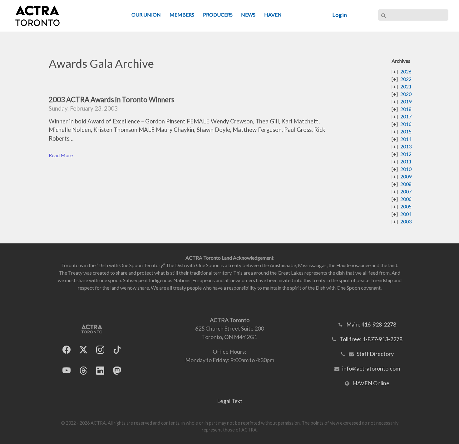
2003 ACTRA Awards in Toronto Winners (112, 99)
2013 (406, 146)
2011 (406, 161)
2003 (406, 221)
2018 (406, 109)
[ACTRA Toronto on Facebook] (66, 349)
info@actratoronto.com (371, 368)
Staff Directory (375, 353)
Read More (61, 155)
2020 (406, 94)
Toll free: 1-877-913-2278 (371, 339)
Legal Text (229, 400)
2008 (406, 184)
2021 (406, 86)
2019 (406, 101)
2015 (406, 131)
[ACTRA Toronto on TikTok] (117, 349)
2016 (406, 124)
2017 (406, 116)
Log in (339, 14)
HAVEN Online (371, 383)
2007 (406, 191)
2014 (406, 139)
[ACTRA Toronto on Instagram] (100, 349)
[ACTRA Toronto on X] (83, 349)
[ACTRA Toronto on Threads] (83, 370)
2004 (406, 214)
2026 (406, 71)
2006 (406, 199)
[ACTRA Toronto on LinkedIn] (100, 370)
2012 (406, 154)
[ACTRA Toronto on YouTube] (66, 370)
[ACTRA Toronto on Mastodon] (117, 370)
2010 (406, 169)
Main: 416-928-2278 (371, 324)
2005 (406, 206)
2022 (406, 79)
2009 (406, 176)
